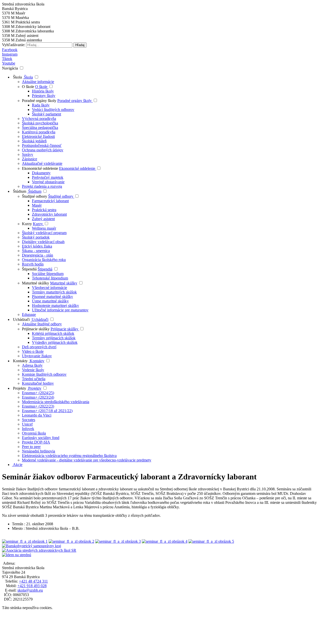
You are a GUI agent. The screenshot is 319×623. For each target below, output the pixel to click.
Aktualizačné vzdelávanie (42, 163)
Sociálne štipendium (48, 273)
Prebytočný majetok (47, 177)
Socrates (28, 420)
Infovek (28, 429)
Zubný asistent (43, 219)
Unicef (27, 424)
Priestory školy (43, 95)
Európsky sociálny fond (40, 438)
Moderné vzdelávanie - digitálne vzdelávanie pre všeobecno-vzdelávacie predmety (86, 460)
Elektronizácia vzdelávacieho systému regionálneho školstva (69, 455)
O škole (28, 87)
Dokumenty (41, 173)
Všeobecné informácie (49, 287)
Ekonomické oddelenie (40, 168)
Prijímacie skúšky (36, 329)
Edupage (29, 314)
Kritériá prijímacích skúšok (53, 333)
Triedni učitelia (33, 379)
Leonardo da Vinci (36, 415)
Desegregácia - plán (37, 255)
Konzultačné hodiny (38, 383)
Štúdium (19, 191)
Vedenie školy (33, 370)
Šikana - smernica (36, 251)
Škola (17, 77)
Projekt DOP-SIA (36, 442)
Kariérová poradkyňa (38, 132)
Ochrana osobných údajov (42, 150)
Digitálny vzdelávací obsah (43, 242)
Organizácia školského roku (44, 260)
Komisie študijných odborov (44, 374)
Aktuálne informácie (38, 82)
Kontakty (20, 361)
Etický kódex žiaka (37, 246)
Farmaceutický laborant (50, 201)
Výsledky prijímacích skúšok (55, 342)
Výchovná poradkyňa (39, 118)
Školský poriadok (36, 237)
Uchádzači (21, 319)
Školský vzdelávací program (44, 233)
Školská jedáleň (34, 141)
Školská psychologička (40, 123)
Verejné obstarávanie (48, 182)
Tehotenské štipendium (50, 278)
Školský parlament (46, 114)
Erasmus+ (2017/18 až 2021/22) (47, 411)
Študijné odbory (35, 196)
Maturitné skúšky (35, 283)
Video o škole (33, 351)
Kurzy (27, 224)
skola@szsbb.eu (30, 590)
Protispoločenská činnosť (42, 145)
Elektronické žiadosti (38, 136)
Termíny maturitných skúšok (54, 292)
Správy (27, 154)
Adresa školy (32, 365)
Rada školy (41, 105)
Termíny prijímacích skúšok (54, 338)
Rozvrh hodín (33, 264)
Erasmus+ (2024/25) (38, 393)
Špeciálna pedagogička (40, 127)
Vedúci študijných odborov (53, 109)
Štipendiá (29, 269)
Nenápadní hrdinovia (38, 451)
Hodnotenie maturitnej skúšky (55, 305)
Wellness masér (44, 228)
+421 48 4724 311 (33, 581)
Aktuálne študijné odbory (42, 324)
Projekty (19, 388)
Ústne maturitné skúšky (50, 301)
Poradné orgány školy (39, 100)
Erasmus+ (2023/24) (38, 397)
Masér (37, 205)
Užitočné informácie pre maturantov (60, 310)
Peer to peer (31, 447)
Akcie (17, 464)
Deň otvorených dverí (39, 347)
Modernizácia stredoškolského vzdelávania (55, 402)
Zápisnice (29, 159)
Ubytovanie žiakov (37, 356)
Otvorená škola (34, 433)
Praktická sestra (44, 210)
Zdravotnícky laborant (49, 214)
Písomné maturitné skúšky (52, 296)
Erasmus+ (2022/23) (38, 406)
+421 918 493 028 (32, 586)
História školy (43, 91)
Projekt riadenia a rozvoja (42, 186)
